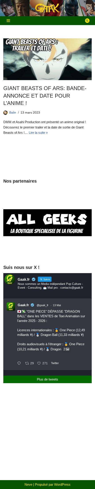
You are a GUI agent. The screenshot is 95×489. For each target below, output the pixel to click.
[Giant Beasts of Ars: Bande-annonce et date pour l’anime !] (47, 59)
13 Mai (57, 305)
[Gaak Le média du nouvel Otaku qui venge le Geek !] (47, 8)
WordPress (62, 484)
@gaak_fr (42, 305)
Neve (28, 484)
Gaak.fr (23, 305)
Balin (12, 112)
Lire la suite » (38, 132)
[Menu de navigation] (8, 20)
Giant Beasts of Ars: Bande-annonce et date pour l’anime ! (44, 95)
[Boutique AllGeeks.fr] (47, 252)
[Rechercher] (87, 20)
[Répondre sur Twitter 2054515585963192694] (20, 364)
